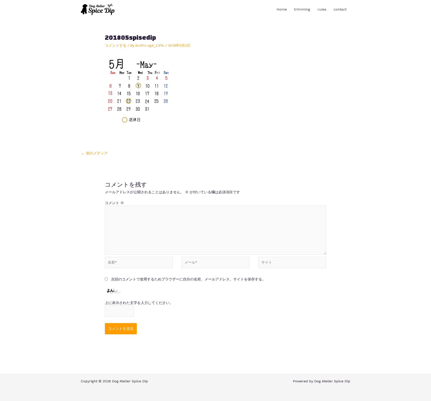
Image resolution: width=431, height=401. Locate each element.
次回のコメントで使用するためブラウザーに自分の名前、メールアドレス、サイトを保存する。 (188, 279)
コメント (114, 203)
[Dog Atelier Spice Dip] (97, 9)
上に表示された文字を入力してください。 (139, 303)
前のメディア (94, 153)
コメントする (115, 45)
